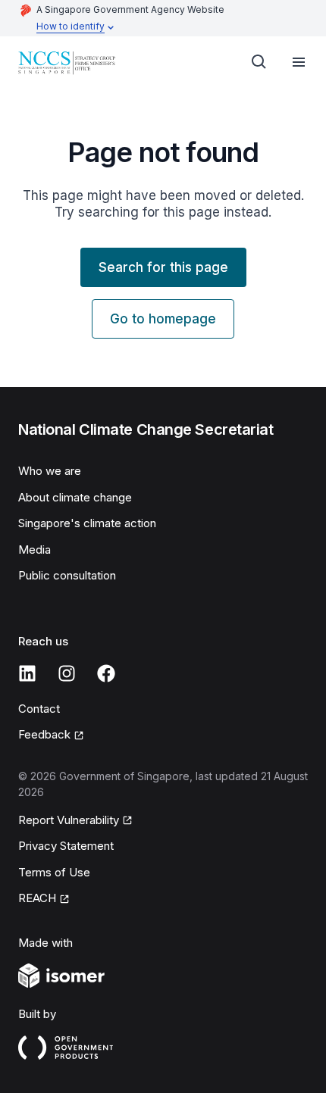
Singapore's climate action (87, 523)
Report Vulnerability (68, 820)
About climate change (75, 497)
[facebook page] (106, 673)
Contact (39, 708)
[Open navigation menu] (299, 62)
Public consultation (67, 575)
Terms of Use (54, 872)
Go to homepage (163, 318)
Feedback (44, 734)
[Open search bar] (259, 62)
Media (34, 549)
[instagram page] (67, 673)
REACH (37, 898)
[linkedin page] (27, 673)
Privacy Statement (66, 845)
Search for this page (163, 267)
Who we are (49, 471)
